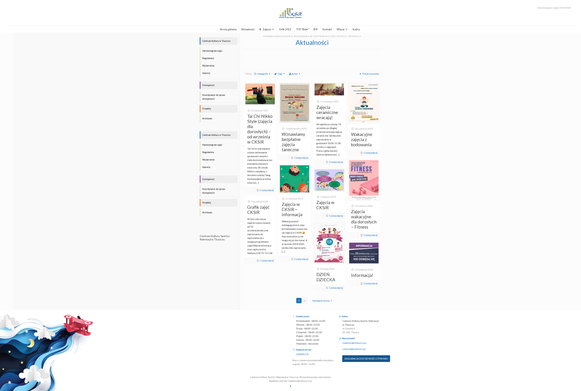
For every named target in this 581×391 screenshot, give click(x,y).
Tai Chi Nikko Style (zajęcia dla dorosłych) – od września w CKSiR (259, 128)
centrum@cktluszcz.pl (354, 348)
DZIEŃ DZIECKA (325, 277)
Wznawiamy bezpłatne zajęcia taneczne (293, 141)
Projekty (206, 108)
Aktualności (247, 29)
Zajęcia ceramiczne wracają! (327, 112)
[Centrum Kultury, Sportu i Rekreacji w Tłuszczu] (290, 13)
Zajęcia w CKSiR (325, 205)
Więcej (340, 29)
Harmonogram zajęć (212, 50)
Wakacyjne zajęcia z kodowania (361, 139)
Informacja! (362, 275)
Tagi (280, 73)
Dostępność (208, 85)
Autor (295, 73)
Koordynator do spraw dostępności (213, 97)
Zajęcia (267, 29)
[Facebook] (290, 386)
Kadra (356, 29)
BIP (316, 29)
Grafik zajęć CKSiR (258, 209)
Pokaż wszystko (370, 73)
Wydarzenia (208, 65)
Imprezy (206, 73)
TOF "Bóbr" (302, 29)
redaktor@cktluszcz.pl (354, 342)
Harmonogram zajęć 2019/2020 (554, 8)
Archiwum (207, 118)
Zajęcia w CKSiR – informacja (292, 209)
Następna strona (321, 300)
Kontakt (327, 29)
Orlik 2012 (285, 29)
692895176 (302, 354)
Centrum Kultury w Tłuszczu (216, 41)
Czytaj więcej (267, 190)
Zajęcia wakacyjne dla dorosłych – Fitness (364, 219)
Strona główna (228, 29)
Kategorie (262, 73)
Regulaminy (208, 58)
